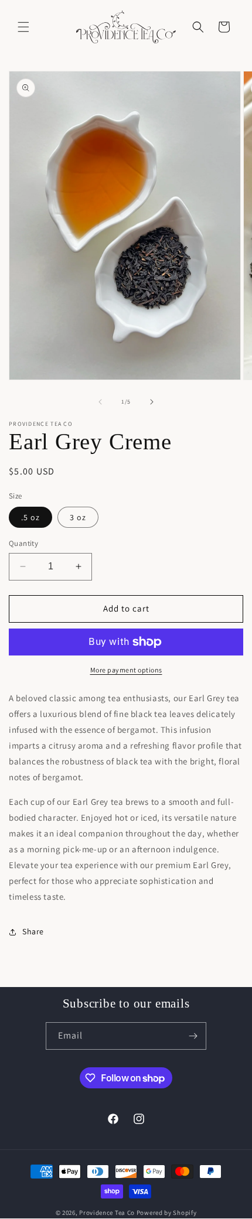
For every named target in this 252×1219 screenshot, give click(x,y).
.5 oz (30, 517)
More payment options (126, 669)
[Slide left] (100, 402)
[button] (23, 27)
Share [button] (33, 931)
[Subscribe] (193, 1036)
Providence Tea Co (107, 1212)
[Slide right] (152, 402)
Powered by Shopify (167, 1212)
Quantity (23, 543)
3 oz (78, 517)
